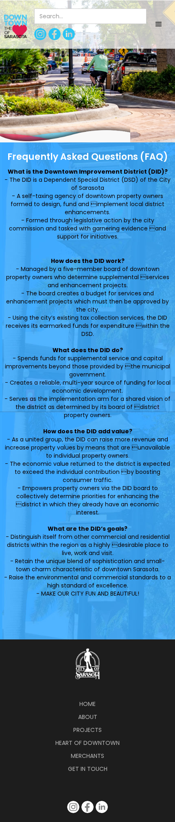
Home (87, 704)
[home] (13, 26)
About (87, 717)
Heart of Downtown (87, 743)
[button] (159, 24)
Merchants (87, 756)
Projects (87, 730)
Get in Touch (87, 769)
